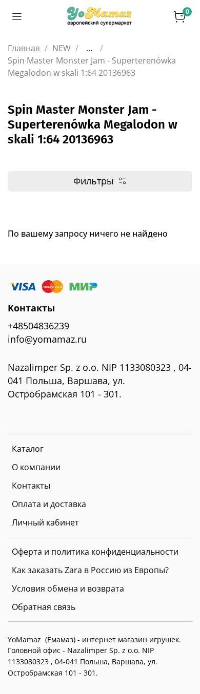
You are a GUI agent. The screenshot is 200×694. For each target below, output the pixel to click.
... (89, 48)
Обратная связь (43, 607)
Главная (24, 48)
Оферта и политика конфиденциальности (95, 551)
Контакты (31, 485)
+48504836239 (38, 326)
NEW (61, 48)
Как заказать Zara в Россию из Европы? (90, 570)
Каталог (28, 448)
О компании (36, 467)
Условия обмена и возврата (68, 588)
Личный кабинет (45, 522)
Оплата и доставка (49, 504)
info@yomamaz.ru (47, 339)
